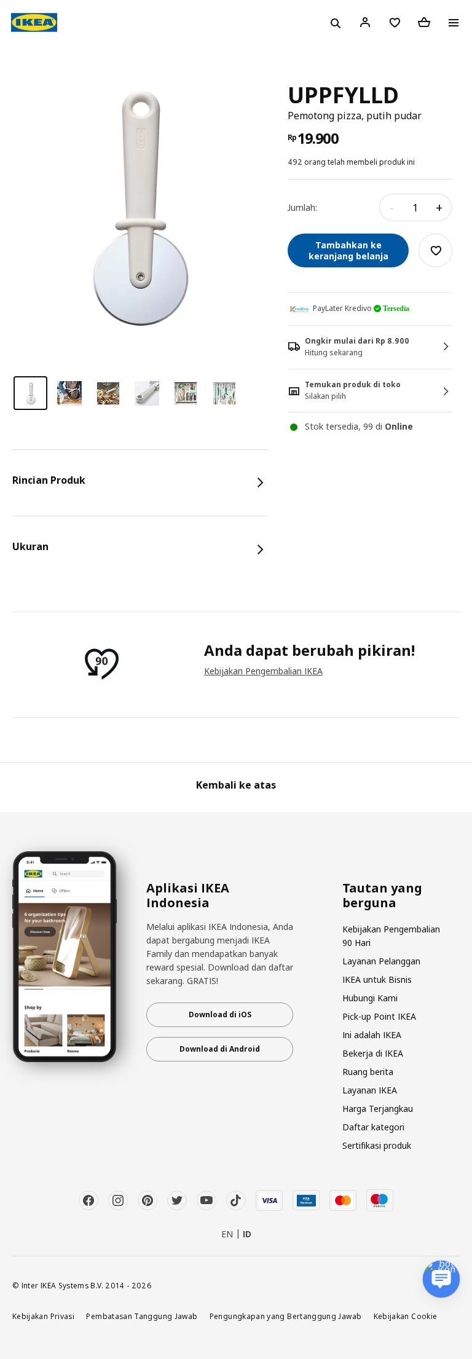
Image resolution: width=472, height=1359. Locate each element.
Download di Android (219, 1049)
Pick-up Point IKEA (379, 1016)
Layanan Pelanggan (381, 961)
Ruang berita (367, 1071)
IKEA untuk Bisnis (377, 979)
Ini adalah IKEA (371, 1035)
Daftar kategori (373, 1127)
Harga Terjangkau (377, 1108)
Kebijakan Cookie (406, 1316)
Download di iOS (220, 1014)
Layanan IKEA (369, 1090)
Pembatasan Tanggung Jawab (141, 1316)
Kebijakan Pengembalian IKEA (263, 671)
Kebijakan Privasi (43, 1316)
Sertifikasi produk (376, 1145)
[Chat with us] (441, 1279)
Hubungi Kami (370, 998)
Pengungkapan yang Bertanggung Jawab (286, 1316)
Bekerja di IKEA (372, 1053)
